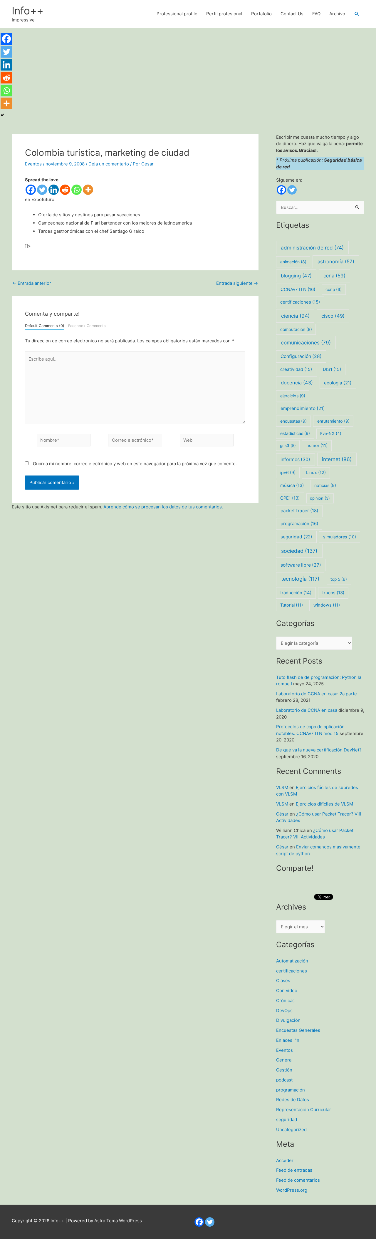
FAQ (316, 13)
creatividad (296, 369)
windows (326, 605)
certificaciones (300, 302)
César (282, 814)
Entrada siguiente (237, 283)
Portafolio (261, 13)
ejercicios (292, 395)
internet (337, 459)
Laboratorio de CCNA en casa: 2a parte (316, 693)
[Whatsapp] (76, 190)
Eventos (33, 164)
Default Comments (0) (44, 326)
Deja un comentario (108, 164)
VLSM (282, 787)
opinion (320, 498)
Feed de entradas (294, 1170)
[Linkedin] (53, 190)
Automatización (292, 961)
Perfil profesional (224, 13)
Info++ (27, 10)
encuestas (293, 420)
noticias (325, 485)
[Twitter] (42, 190)
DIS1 (332, 369)
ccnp (333, 289)
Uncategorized (291, 1129)
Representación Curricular (303, 1109)
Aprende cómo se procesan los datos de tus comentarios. (163, 507)
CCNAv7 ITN (298, 289)
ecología (338, 383)
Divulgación (288, 1020)
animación (293, 261)
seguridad (296, 537)
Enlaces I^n (287, 1040)
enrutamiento (333, 420)
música (292, 485)
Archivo (337, 13)
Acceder (284, 1160)
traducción (295, 592)
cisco (333, 316)
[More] (88, 190)
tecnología (300, 579)
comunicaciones (306, 342)
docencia (297, 383)
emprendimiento (303, 408)
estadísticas (295, 433)
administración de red (312, 248)
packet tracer (299, 510)
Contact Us (292, 13)
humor (317, 445)
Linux (316, 472)
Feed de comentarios (298, 1180)
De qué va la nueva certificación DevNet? (319, 750)
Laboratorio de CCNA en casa (306, 710)
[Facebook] (31, 190)
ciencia (295, 316)
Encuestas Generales (298, 1030)
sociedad (299, 551)
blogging (296, 276)
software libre (301, 565)
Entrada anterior (31, 283)
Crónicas (285, 1000)
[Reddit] (65, 190)
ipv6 (288, 472)
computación (296, 329)
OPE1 (290, 498)
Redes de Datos (292, 1099)
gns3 (288, 445)
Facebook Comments (87, 326)
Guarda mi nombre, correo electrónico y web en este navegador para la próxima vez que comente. (135, 463)
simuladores (339, 536)
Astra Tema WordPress (118, 1220)
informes (295, 459)
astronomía (336, 261)
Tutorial (291, 605)
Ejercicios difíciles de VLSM (324, 804)
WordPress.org (291, 1190)
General (284, 1060)
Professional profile (177, 13)
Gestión (284, 1070)
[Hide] (2, 115)
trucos (333, 592)
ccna (334, 276)
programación (299, 523)
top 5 (338, 579)
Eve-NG (330, 433)
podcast (284, 1080)
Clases (283, 980)
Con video (286, 990)
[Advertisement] (188, 72)
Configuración (301, 356)
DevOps (284, 1010)
